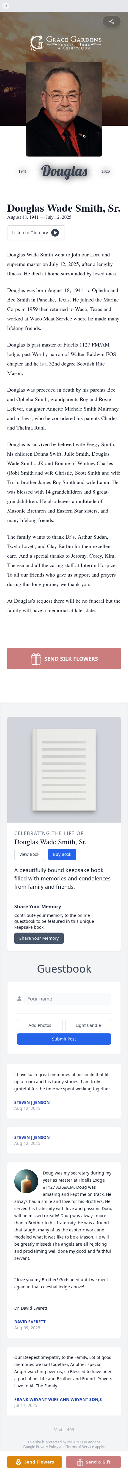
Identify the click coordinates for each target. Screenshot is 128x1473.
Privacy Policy (47, 1446)
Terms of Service (80, 1446)
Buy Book (62, 854)
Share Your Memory (39, 938)
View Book (29, 854)
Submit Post (64, 1039)
